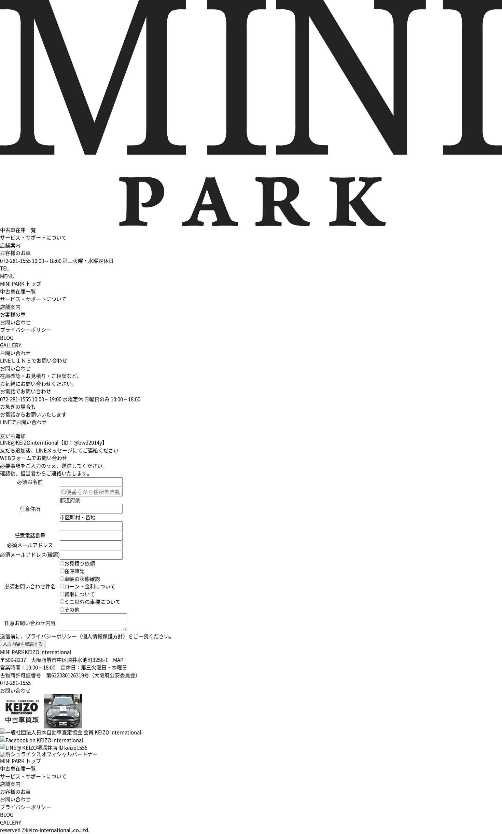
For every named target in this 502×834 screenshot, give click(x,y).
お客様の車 (13, 314)
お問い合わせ (15, 322)
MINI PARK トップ (20, 283)
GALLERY (10, 345)
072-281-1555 (15, 682)
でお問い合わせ (33, 360)
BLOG (6, 337)
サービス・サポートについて (33, 237)
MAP (118, 660)
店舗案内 (10, 245)
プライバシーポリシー (25, 329)
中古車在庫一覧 (18, 230)
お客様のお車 (15, 253)
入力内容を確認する (23, 643)
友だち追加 (13, 436)
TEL (4, 268)
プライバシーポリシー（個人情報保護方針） (77, 636)
